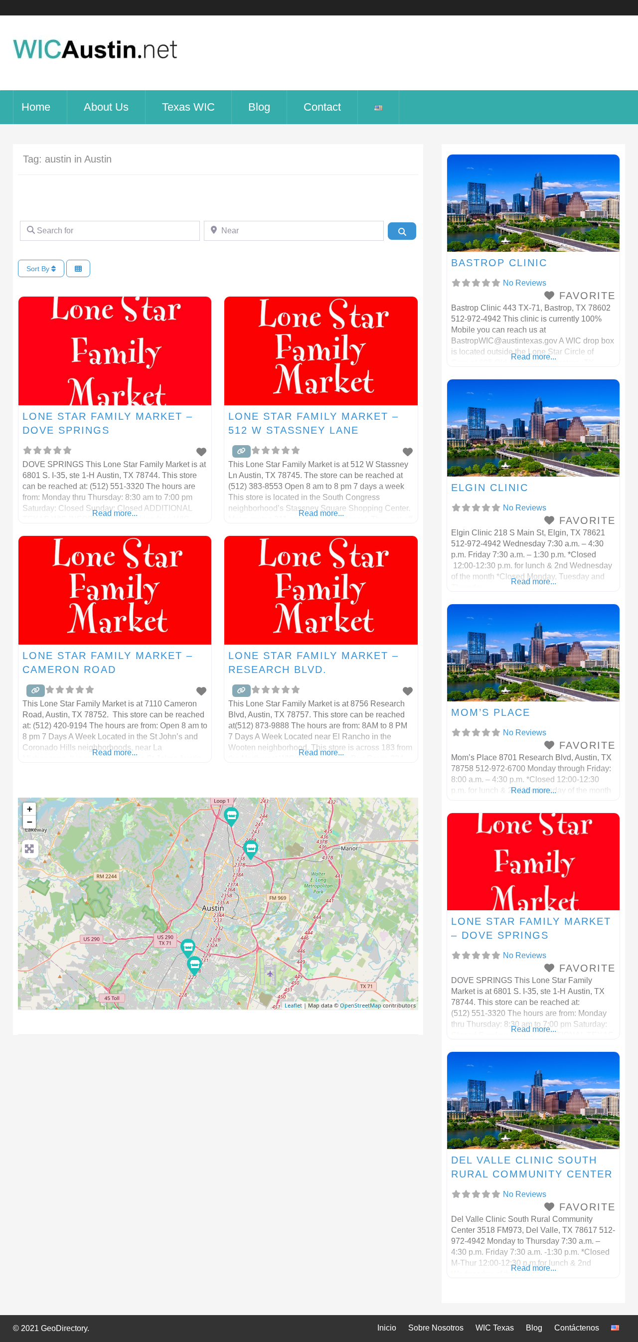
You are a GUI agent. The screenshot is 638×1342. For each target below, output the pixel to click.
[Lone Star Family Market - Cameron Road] (250, 849)
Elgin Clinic (489, 487)
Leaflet (293, 1005)
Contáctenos (576, 1328)
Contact (322, 107)
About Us (106, 107)
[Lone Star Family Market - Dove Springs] (193, 965)
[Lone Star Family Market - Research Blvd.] (230, 816)
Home (35, 107)
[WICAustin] (95, 64)
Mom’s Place (490, 712)
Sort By (38, 269)
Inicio (386, 1328)
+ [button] (29, 809)
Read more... (115, 513)
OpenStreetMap (360, 1005)
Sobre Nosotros (436, 1328)
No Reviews (524, 283)
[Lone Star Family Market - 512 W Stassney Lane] (187, 948)
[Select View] (78, 268)
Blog (259, 107)
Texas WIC (188, 107)
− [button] (29, 822)
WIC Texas (495, 1328)
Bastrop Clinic (499, 262)
